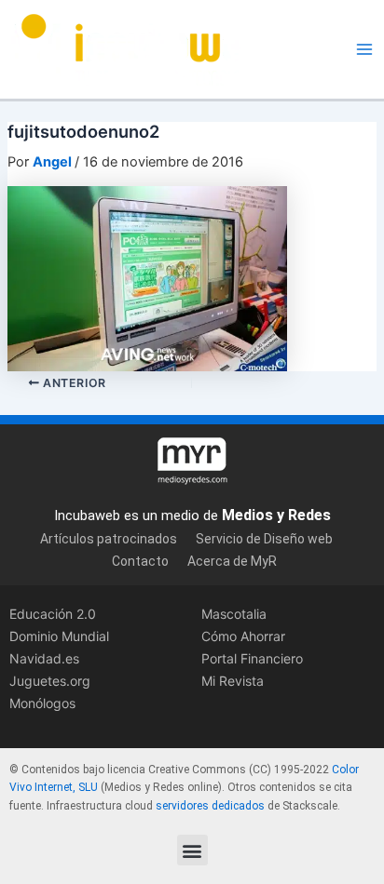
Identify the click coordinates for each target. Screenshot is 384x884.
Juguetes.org (49, 681)
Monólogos (42, 703)
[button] (192, 850)
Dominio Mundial (59, 636)
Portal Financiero (252, 658)
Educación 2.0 (52, 614)
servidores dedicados (210, 805)
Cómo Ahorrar (243, 636)
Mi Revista (232, 681)
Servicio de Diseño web (264, 538)
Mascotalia (234, 614)
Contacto (140, 561)
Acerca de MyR (232, 561)
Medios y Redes (276, 515)
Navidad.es (44, 658)
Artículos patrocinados (108, 538)
